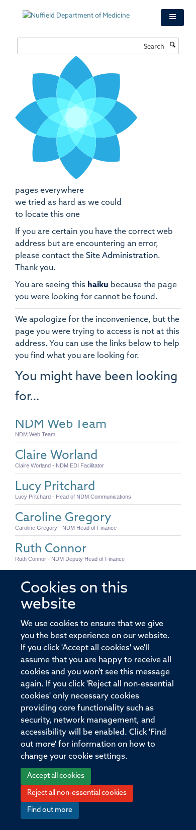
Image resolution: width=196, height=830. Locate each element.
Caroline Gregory (63, 518)
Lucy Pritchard (55, 487)
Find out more (49, 810)
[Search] (172, 45)
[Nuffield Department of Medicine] (84, 11)
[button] (172, 17)
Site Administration (122, 256)
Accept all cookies (55, 776)
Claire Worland (56, 456)
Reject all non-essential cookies (77, 793)
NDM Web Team (61, 425)
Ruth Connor (50, 549)
